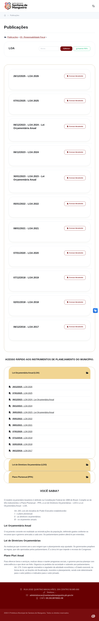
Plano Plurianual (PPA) (22, 477)
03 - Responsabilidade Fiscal (32, 37)
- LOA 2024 (22, 406)
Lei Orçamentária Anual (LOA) (25, 373)
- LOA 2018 (22, 444)
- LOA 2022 (22, 419)
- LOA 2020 (22, 432)
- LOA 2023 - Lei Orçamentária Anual (33, 412)
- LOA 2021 (22, 425)
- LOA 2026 (22, 387)
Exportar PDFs (83, 48)
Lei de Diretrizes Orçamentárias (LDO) (29, 465)
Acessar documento (76, 76)
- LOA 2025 (22, 393)
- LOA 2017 (22, 451)
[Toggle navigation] (93, 6)
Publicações (14, 15)
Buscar (67, 48)
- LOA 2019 (22, 438)
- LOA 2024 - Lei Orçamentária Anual (33, 400)
